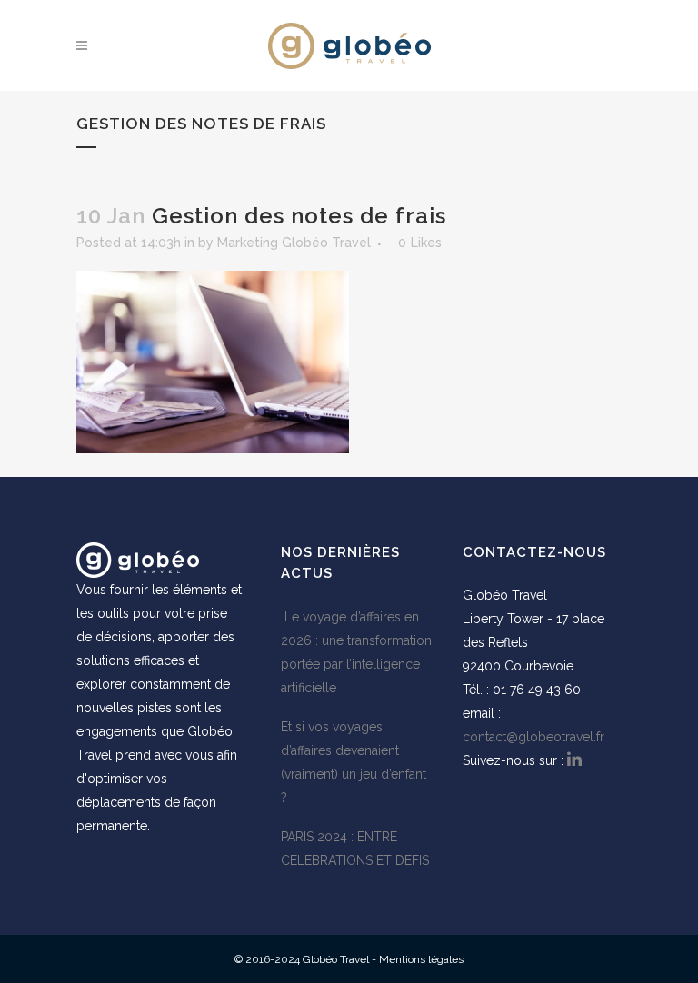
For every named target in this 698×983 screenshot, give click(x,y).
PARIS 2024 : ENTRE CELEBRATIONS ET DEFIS (355, 848)
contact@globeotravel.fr (533, 737)
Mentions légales (421, 959)
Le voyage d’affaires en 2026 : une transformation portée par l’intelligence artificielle (356, 652)
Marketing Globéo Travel (294, 242)
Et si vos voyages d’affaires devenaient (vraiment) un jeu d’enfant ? (353, 762)
